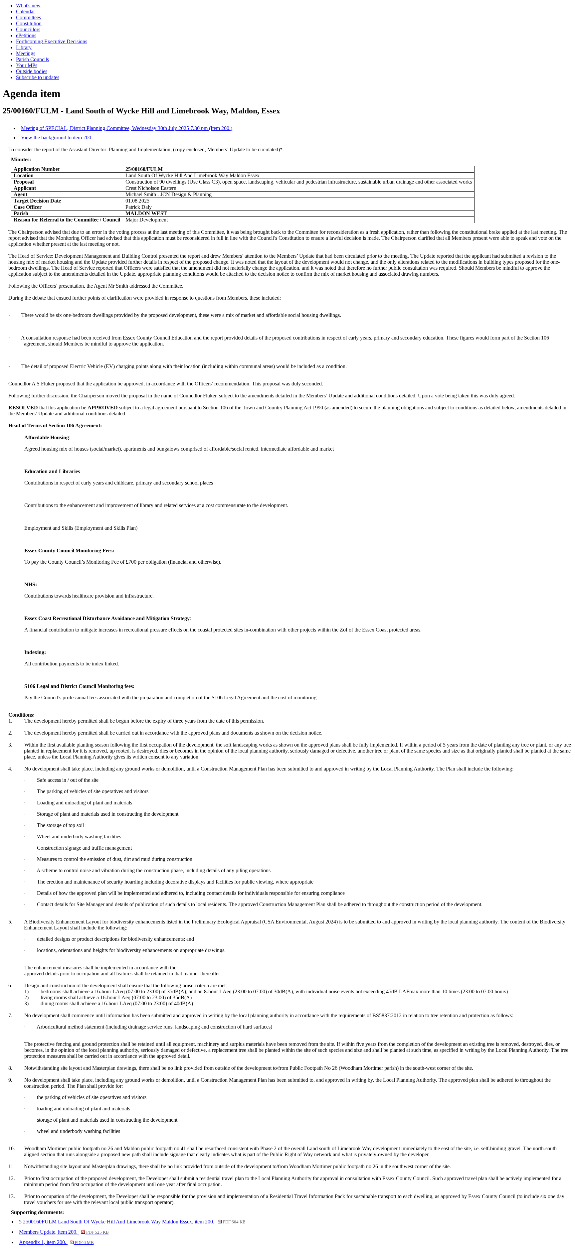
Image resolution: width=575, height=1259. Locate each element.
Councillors (28, 29)
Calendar (25, 11)
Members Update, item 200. (63, 1232)
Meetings (25, 53)
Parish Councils (32, 59)
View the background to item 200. (57, 137)
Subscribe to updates (37, 77)
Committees (28, 17)
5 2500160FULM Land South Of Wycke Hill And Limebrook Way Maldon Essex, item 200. (132, 1221)
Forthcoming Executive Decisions (51, 41)
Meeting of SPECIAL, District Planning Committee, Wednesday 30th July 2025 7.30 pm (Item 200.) (126, 128)
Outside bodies (31, 71)
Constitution (29, 23)
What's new (28, 5)
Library (24, 47)
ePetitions (26, 35)
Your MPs (26, 65)
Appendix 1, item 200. (56, 1242)
